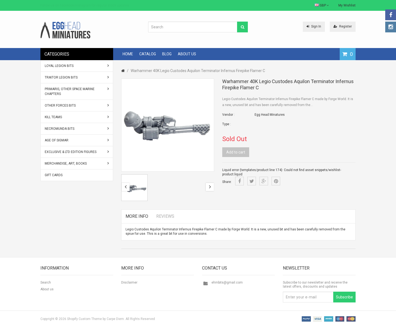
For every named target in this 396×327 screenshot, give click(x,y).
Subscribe (344, 297)
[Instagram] (390, 27)
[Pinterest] (276, 181)
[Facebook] (390, 14)
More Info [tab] (137, 216)
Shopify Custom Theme (84, 319)
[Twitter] (251, 181)
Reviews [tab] (165, 216)
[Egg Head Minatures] (65, 30)
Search (45, 282)
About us (47, 289)
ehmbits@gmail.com (227, 282)
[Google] (263, 181)
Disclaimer (129, 282)
